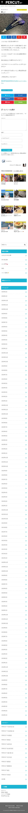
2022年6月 (4, 483)
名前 (2, 132)
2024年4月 (4, 387)
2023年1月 (4, 453)
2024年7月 (4, 374)
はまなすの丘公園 (6, 255)
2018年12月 (5, 667)
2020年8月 (4, 579)
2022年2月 (4, 501)
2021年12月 (5, 510)
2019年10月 (5, 623)
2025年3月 (4, 339)
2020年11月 (5, 566)
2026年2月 (4, 291)
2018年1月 (4, 715)
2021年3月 (4, 549)
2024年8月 (4, 370)
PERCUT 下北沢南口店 (8, 731)
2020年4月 (4, 597)
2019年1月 (4, 662)
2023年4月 (4, 440)
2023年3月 (4, 444)
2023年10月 (5, 414)
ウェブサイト (4, 143)
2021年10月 (5, 518)
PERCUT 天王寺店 (7, 757)
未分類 (3, 779)
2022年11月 (5, 462)
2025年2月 (4, 344)
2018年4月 (4, 702)
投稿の (4, 792)
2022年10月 (5, 466)
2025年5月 (4, 331)
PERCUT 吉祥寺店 (7, 744)
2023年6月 (4, 431)
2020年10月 (5, 571)
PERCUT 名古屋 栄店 (7, 748)
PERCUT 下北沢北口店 (7, 90)
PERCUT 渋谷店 (6, 774)
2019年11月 (5, 619)
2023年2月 (4, 449)
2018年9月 (4, 680)
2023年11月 (5, 409)
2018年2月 (4, 710)
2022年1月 (4, 505)
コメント (3, 118)
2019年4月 (4, 649)
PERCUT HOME (19, 805)
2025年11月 (5, 304)
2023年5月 (4, 435)
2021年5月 (4, 540)
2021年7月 (4, 531)
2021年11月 (5, 514)
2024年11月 (5, 357)
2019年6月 (4, 641)
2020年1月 (4, 610)
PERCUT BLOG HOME (10, 805)
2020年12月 (5, 562)
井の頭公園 (5, 259)
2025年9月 (4, 313)
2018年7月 (4, 689)
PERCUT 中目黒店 (7, 735)
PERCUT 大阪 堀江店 (7, 753)
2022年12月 (5, 457)
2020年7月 (4, 584)
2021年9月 (4, 523)
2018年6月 (4, 693)
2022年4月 (4, 492)
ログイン (3, 790)
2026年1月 (4, 296)
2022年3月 (4, 496)
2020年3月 (4, 601)
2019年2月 (4, 658)
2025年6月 (4, 326)
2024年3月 (4, 392)
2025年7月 (4, 322)
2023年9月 (4, 418)
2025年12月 (5, 300)
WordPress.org (5, 796)
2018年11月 (5, 671)
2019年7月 (4, 636)
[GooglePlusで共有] (19, 37)
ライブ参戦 (5, 272)
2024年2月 (4, 396)
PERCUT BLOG (13, 810)
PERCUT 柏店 (5, 770)
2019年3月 (4, 654)
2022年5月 (4, 488)
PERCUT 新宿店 (6, 761)
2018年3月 (4, 706)
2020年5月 (4, 593)
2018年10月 (5, 675)
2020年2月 (4, 606)
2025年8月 (4, 318)
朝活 (3, 268)
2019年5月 (4, 645)
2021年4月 (4, 545)
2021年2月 (4, 553)
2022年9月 (4, 470)
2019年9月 (4, 627)
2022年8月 (4, 475)
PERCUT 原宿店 (6, 739)
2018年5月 (4, 697)
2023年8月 (4, 422)
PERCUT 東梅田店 (7, 766)
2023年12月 (5, 405)
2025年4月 (4, 335)
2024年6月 (4, 379)
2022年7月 (4, 479)
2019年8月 (4, 632)
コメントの (5, 794)
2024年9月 (4, 366)
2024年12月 (5, 353)
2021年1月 (4, 558)
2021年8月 (4, 527)
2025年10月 (5, 309)
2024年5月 (4, 383)
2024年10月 (5, 361)
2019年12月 (5, 614)
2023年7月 (4, 427)
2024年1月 (4, 401)
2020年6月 (4, 588)
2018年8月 (4, 684)
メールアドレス (5, 138)
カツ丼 (3, 264)
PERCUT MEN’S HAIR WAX (14, 807)
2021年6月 (4, 536)
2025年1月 (4, 348)
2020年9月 (4, 575)
